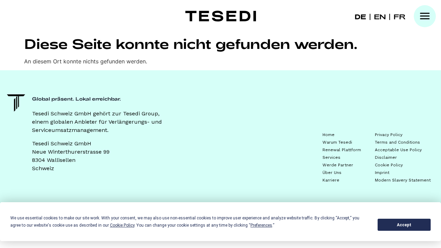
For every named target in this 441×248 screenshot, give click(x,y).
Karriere (330, 180)
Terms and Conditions (397, 142)
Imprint (382, 172)
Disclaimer (386, 157)
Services (331, 157)
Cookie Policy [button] (122, 225)
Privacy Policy (388, 134)
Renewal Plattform (341, 149)
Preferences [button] (261, 225)
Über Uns (331, 172)
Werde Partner (337, 165)
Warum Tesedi (337, 142)
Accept (404, 225)
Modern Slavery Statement (403, 180)
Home (328, 134)
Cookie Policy (389, 165)
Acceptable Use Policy (398, 149)
